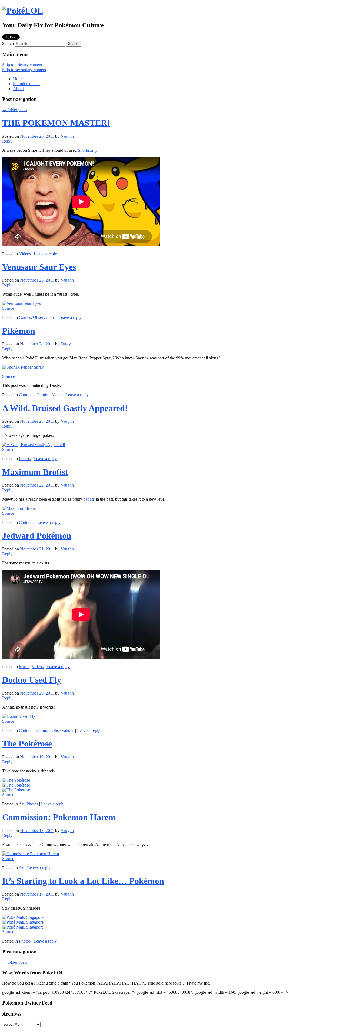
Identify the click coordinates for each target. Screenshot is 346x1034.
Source (8, 308)
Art (21, 804)
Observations (44, 317)
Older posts (14, 109)
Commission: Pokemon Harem (59, 817)
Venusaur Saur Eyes (39, 267)
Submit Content (26, 83)
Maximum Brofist (35, 472)
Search (8, 43)
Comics (42, 394)
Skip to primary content (22, 64)
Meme (57, 394)
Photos (25, 458)
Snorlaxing (87, 150)
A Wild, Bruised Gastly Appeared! (65, 408)
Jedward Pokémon (36, 535)
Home (18, 79)
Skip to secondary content (24, 69)
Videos (25, 254)
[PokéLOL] (22, 10)
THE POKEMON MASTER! (56, 123)
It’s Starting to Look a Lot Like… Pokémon (83, 881)
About (18, 88)
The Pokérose (27, 743)
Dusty (66, 344)
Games (25, 317)
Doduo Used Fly (31, 680)
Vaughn (67, 136)
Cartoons (26, 394)
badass (89, 499)
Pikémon (18, 331)
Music (24, 666)
